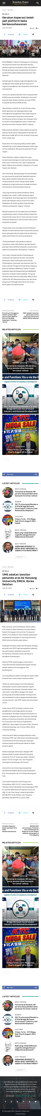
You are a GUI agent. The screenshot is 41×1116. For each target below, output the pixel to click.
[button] (4, 3)
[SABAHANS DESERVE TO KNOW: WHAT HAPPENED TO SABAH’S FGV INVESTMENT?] (7, 547)
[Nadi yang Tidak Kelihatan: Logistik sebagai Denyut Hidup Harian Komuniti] (7, 533)
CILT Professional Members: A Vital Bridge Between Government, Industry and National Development (20, 408)
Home (4, 10)
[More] (33, 34)
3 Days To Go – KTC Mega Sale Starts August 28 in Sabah (20, 451)
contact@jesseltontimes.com (25, 1096)
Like (36, 474)
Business (20, 403)
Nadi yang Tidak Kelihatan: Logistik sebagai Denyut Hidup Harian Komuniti (26, 535)
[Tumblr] (29, 1101)
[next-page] (7, 459)
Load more (19, 557)
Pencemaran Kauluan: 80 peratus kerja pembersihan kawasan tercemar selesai (20, 368)
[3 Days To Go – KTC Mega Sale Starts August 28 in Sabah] (20, 435)
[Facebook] (5, 1101)
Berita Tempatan (20, 363)
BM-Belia (10, 10)
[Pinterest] (23, 1101)
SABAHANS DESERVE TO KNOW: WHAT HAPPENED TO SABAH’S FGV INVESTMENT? (26, 548)
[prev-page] (3, 459)
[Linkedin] (17, 1101)
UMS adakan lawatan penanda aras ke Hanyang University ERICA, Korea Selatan (31, 315)
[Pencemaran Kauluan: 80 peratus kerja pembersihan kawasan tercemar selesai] (20, 353)
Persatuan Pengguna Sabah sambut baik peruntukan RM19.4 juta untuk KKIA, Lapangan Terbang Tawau (10, 317)
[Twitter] (35, 1101)
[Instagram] (11, 1101)
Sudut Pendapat (20, 544)
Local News (20, 446)
